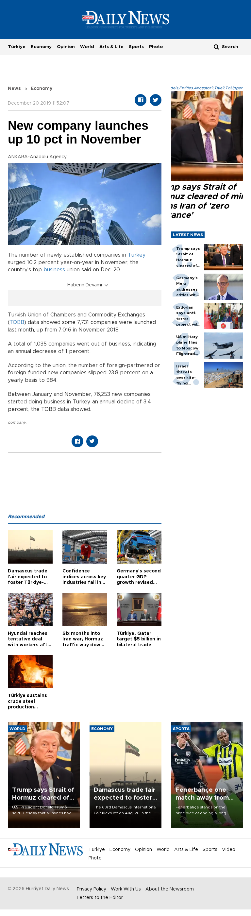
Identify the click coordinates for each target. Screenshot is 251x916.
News (14, 88)
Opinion (66, 46)
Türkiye (16, 46)
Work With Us (126, 889)
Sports (136, 46)
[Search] (216, 46)
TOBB (16, 322)
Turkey (136, 255)
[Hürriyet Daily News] (126, 19)
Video (228, 849)
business (54, 269)
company (16, 422)
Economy (41, 46)
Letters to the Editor (100, 897)
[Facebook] (140, 100)
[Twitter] (155, 100)
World (87, 46)
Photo (156, 46)
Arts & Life (111, 46)
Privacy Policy (91, 889)
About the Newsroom (169, 889)
